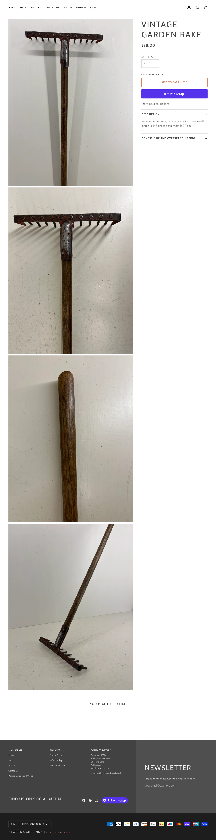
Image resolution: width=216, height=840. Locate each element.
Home (11, 755)
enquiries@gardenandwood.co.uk (106, 773)
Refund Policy (56, 760)
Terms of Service (57, 765)
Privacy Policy (56, 755)
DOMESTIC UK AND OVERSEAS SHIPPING (168, 138)
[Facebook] (83, 800)
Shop (10, 760)
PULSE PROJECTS (61, 832)
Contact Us (13, 770)
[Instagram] (96, 800)
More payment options (155, 104)
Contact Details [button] (101, 750)
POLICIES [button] (55, 750)
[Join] (205, 785)
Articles (11, 765)
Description (150, 114)
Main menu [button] (15, 750)
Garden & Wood (23, 832)
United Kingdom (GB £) (27, 824)
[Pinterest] (90, 800)
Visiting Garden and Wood (20, 775)
